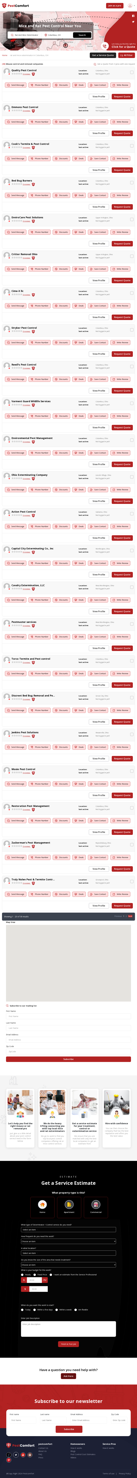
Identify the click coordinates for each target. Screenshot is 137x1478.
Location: (83, 70)
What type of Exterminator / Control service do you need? (46, 1224)
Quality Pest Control (24, 70)
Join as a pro (115, 5)
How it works (76, 1448)
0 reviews (26, 74)
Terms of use (108, 1473)
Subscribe (68, 1059)
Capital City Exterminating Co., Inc (33, 548)
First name (14, 1414)
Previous (118, 916)
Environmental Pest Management (32, 438)
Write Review (122, 85)
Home (4, 55)
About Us (42, 1451)
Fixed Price (42, 1274)
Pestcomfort (28, 1473)
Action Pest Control (24, 511)
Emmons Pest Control (25, 107)
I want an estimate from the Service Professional (75, 1274)
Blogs (73, 1451)
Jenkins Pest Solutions (25, 732)
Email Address (12, 1034)
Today (28, 1309)
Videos (73, 1457)
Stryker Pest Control (24, 327)
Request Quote (122, 96)
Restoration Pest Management (31, 806)
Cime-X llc (17, 291)
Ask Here (68, 1376)
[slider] (17, 74)
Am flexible (83, 1309)
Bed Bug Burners (22, 180)
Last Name (11, 1023)
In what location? (28, 1248)
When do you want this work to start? (37, 1305)
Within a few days (45, 1309)
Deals (81, 85)
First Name (11, 1011)
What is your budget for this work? (36, 1270)
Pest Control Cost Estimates (83, 1454)
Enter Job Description (30, 1318)
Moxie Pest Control (23, 769)
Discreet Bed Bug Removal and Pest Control (38, 695)
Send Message (17, 85)
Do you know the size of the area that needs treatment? (46, 1260)
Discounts (63, 85)
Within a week (65, 1309)
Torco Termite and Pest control (31, 658)
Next (130, 916)
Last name (45, 1414)
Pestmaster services (24, 622)
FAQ (40, 1454)
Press (40, 1457)
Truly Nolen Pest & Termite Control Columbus (40, 879)
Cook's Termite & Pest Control (30, 143)
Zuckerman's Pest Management (31, 842)
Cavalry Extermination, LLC (28, 585)
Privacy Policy (125, 1473)
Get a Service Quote (103, 55)
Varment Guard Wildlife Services (31, 401)
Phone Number (41, 85)
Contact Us (43, 1448)
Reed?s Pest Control (24, 364)
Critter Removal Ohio (24, 254)
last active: (84, 74)
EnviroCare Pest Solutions (27, 217)
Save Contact (100, 85)
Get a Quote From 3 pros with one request (116, 64)
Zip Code (10, 1046)
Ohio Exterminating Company (29, 474)
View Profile (99, 96)
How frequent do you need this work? (37, 1236)
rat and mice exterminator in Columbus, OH (29, 55)
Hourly (28, 1274)
